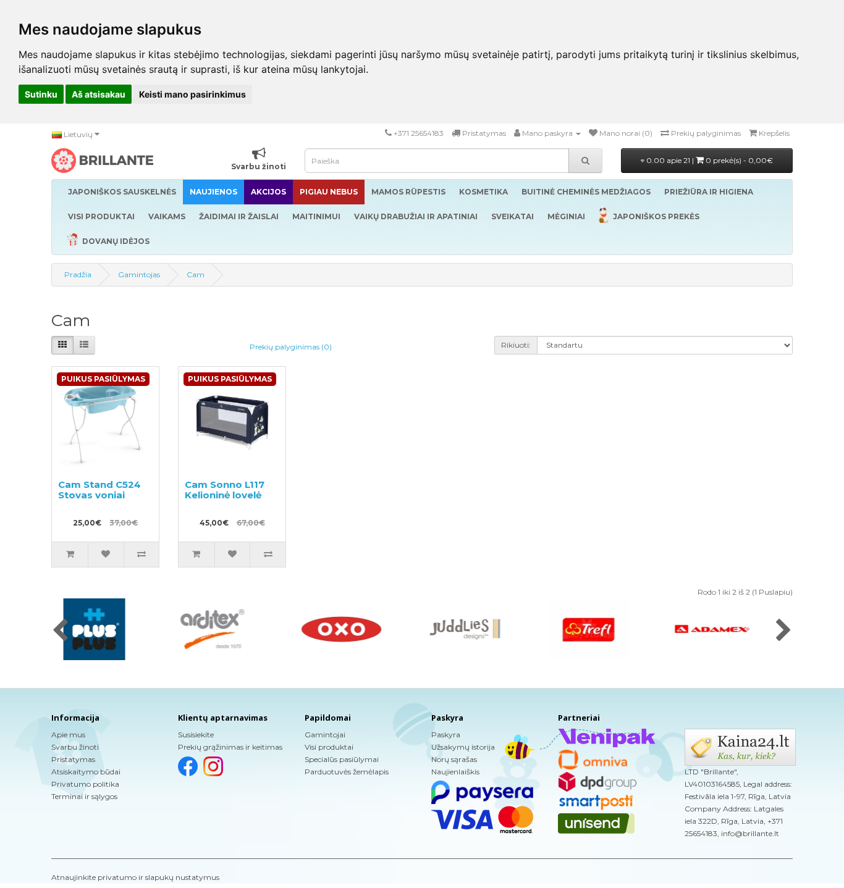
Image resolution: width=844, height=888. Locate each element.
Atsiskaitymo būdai (85, 771)
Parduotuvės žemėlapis (347, 771)
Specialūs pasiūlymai (342, 759)
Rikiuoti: (516, 345)
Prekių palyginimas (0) (291, 346)
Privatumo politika (85, 784)
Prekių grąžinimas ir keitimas (230, 747)
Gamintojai (325, 734)
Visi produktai (329, 747)
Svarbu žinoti (75, 747)
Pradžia (77, 274)
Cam (196, 274)
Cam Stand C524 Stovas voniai (99, 490)
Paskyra (445, 734)
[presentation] (60, 631)
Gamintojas (139, 274)
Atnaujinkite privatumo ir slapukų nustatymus (135, 877)
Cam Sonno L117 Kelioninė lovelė (224, 490)
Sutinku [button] (41, 94)
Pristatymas (73, 759)
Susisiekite (196, 734)
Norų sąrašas (454, 759)
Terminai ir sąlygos (84, 796)
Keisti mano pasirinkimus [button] (192, 94)
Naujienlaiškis (455, 771)
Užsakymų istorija (463, 747)
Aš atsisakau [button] (98, 94)
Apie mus (68, 734)
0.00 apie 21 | (708, 160)
